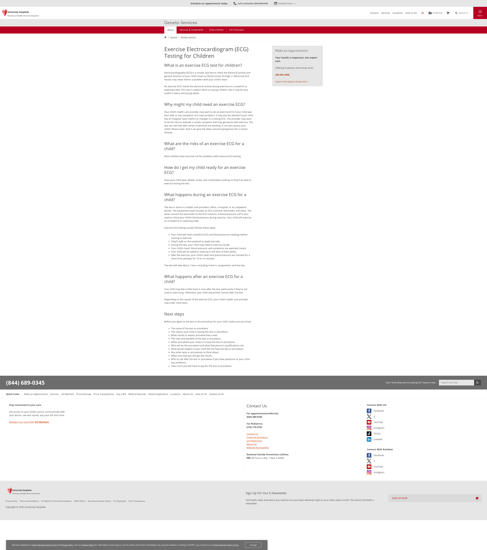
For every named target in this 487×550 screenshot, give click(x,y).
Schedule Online (285, 3)
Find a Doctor (216, 29)
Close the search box (472, 13)
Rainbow (422, 13)
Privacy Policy (67, 545)
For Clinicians (236, 29)
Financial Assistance (257, 437)
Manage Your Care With (29, 422)
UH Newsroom (254, 440)
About (170, 29)
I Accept (253, 545)
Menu (480, 15)
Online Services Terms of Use (44, 545)
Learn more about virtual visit (291, 81)
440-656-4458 (282, 74)
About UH (252, 444)
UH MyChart (437, 13)
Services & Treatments (191, 29)
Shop (448, 13)
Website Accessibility (258, 447)
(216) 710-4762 (254, 427)
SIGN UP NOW (399, 498)
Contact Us (252, 433)
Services (173, 37)
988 (248, 457)
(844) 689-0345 (25, 382)
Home (165, 37)
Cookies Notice (87, 545)
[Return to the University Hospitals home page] (20, 13)
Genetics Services (188, 37)
